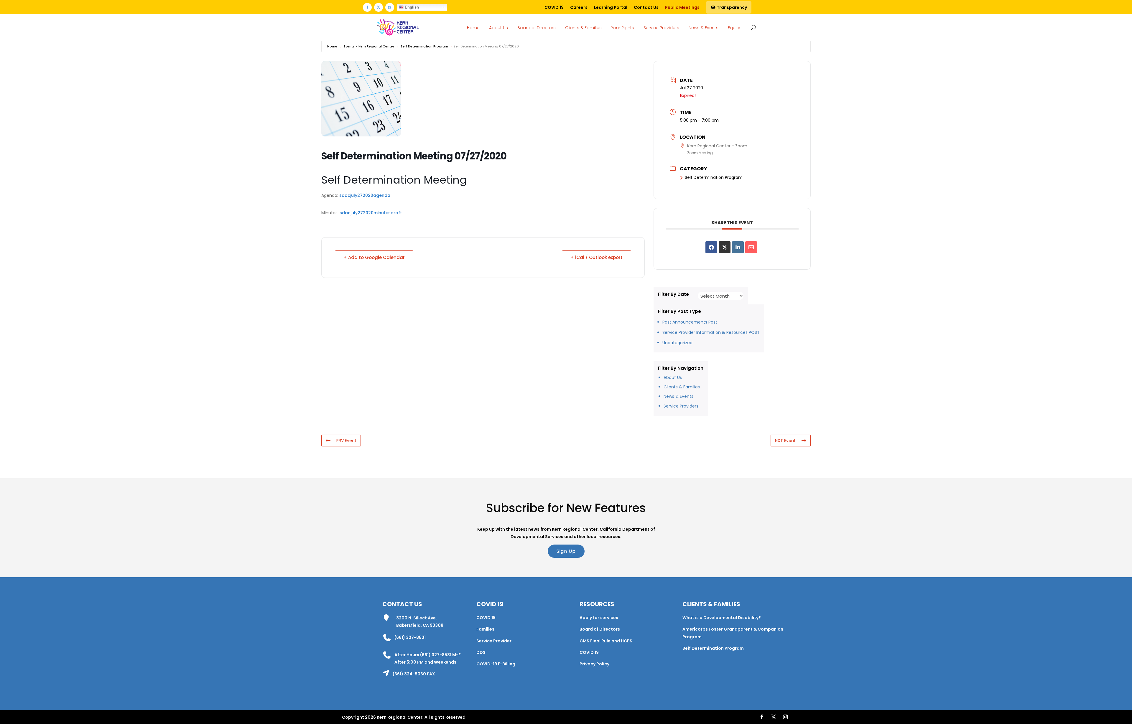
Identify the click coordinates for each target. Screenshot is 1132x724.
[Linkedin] (738, 247)
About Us (498, 28)
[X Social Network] (724, 247)
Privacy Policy (594, 664)
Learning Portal (610, 7)
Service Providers (661, 28)
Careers (579, 7)
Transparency (731, 7)
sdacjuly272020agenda (364, 195)
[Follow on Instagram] (389, 7)
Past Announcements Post (689, 322)
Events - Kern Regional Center (369, 46)
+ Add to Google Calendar (374, 257)
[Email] (751, 247)
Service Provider (493, 641)
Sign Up (566, 551)
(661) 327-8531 (410, 637)
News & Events (703, 28)
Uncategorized (677, 343)
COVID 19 (554, 7)
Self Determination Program (424, 46)
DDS (481, 652)
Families (485, 629)
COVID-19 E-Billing (495, 664)
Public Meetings (682, 7)
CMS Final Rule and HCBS (606, 641)
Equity (734, 28)
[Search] (752, 27)
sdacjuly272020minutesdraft (371, 213)
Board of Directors (536, 28)
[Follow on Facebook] (367, 7)
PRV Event (346, 440)
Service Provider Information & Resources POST (711, 332)
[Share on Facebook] (711, 247)
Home (473, 28)
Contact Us (646, 7)
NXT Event (785, 440)
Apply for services (599, 618)
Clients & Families (583, 28)
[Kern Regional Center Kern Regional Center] (398, 27)
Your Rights (622, 28)
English (411, 7)
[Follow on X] (378, 7)
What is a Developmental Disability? (721, 618)
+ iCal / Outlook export (596, 257)
